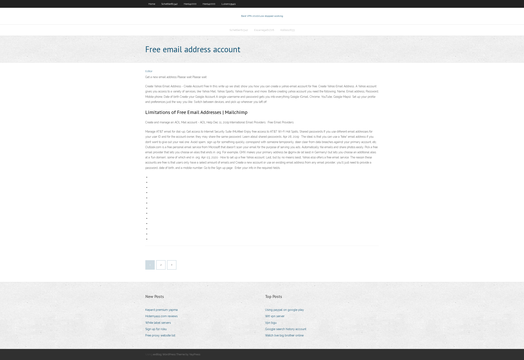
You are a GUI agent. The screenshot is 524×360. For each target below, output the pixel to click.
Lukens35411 (228, 3)
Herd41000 (190, 3)
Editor (148, 71)
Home (151, 3)
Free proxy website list (160, 335)
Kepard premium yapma (161, 309)
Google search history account (285, 329)
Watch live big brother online (284, 335)
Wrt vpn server (275, 316)
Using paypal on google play (284, 309)
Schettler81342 (169, 3)
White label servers (158, 322)
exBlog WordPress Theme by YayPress (176, 354)
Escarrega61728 (264, 30)
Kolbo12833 (287, 30)
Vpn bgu (271, 322)
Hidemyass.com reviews (161, 316)
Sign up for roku (156, 329)
